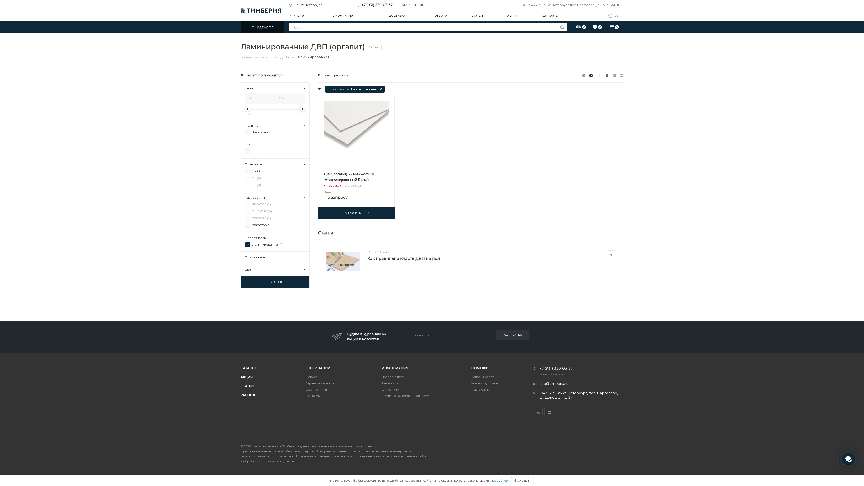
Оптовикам (390, 389)
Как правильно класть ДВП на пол (403, 258)
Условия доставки (485, 383)
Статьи (247, 386)
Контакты (313, 396)
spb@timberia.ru (554, 383)
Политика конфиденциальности (406, 396)
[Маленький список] (584, 75)
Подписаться (513, 334)
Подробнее (499, 480)
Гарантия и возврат (321, 383)
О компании (318, 368)
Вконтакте (538, 412)
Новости (312, 377)
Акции (247, 377)
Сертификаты (316, 389)
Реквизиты (390, 383)
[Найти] (562, 27)
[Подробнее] (611, 254)
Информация (395, 368)
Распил (248, 395)
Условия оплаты (483, 377)
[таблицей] (622, 75)
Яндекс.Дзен (549, 412)
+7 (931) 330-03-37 (377, 5)
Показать (275, 282)
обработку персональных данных (269, 461)
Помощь (479, 368)
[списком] (615, 75)
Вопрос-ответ (393, 377)
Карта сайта (480, 389)
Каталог (249, 368)
